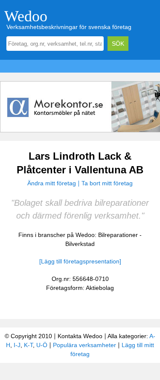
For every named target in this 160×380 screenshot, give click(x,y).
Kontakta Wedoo (80, 336)
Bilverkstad (80, 243)
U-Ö (41, 345)
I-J (17, 345)
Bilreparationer (118, 234)
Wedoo (25, 16)
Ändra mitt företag (51, 183)
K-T (28, 345)
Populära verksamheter (84, 345)
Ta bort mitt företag (107, 183)
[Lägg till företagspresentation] (80, 261)
